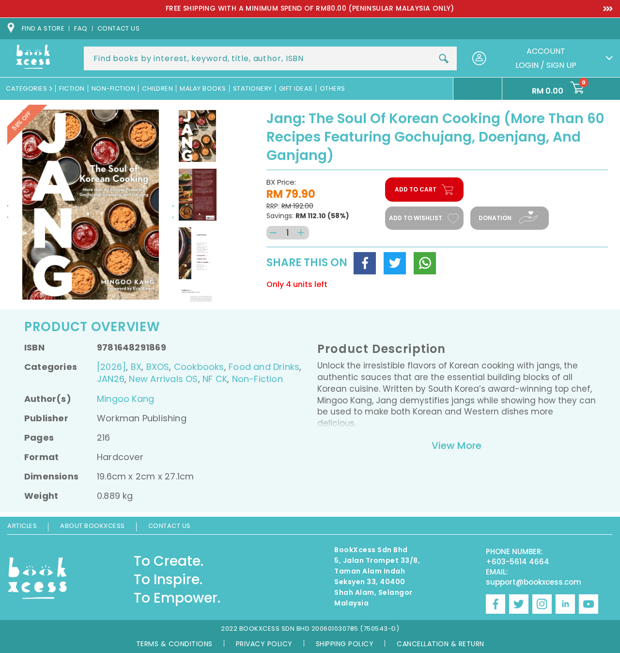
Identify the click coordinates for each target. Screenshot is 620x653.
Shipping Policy (345, 644)
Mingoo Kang (125, 399)
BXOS (158, 367)
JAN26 (110, 379)
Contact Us (169, 525)
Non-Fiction (257, 379)
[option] (310, 9)
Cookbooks (199, 367)
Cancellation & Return (440, 644)
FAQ (80, 28)
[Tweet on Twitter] (395, 263)
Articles (22, 525)
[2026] (111, 367)
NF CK (214, 379)
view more (456, 445)
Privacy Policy (264, 644)
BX (136, 367)
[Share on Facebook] (365, 263)
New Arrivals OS (163, 379)
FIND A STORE (43, 28)
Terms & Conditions (174, 644)
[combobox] (270, 58)
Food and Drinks (264, 367)
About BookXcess (92, 525)
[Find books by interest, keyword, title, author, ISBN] (443, 58)
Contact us (118, 28)
